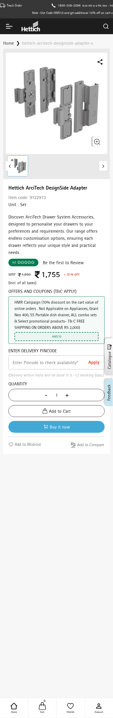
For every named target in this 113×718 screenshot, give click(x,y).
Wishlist (70, 711)
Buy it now (60, 427)
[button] (18, 165)
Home (14, 711)
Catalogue (109, 360)
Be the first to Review (63, 262)
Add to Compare (90, 444)
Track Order (14, 5)
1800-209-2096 (69, 5)
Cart (42, 707)
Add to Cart (60, 411)
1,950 (26, 274)
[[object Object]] (10, 166)
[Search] (106, 26)
